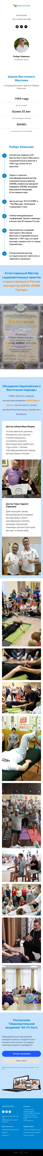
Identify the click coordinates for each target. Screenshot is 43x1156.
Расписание (21, 15)
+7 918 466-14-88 (28, 1109)
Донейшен (4, 1132)
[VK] (3, 1111)
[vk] (25, 26)
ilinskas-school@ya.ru (29, 1111)
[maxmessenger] (17, 26)
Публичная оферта (29, 1135)
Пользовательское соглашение (32, 1132)
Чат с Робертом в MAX (21, 19)
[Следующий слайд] (41, 336)
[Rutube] (10, 1111)
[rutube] (21, 26)
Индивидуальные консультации (10, 1129)
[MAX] (6, 1111)
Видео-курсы (5, 1135)
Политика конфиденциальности (32, 1129)
